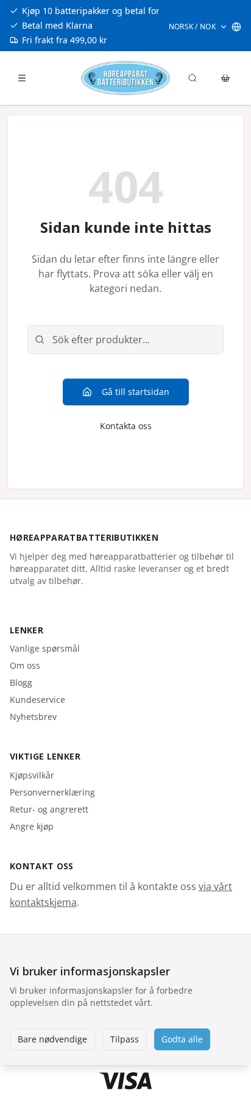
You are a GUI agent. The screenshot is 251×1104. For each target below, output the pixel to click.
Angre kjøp (32, 826)
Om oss (25, 665)
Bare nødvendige (52, 1039)
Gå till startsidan (135, 391)
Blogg (21, 682)
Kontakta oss (126, 426)
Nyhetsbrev (33, 716)
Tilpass (124, 1039)
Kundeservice (37, 699)
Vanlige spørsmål (45, 648)
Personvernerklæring (52, 792)
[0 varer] (225, 78)
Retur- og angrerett (49, 809)
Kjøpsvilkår (32, 775)
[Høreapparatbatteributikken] (125, 78)
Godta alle (182, 1039)
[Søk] (192, 78)
